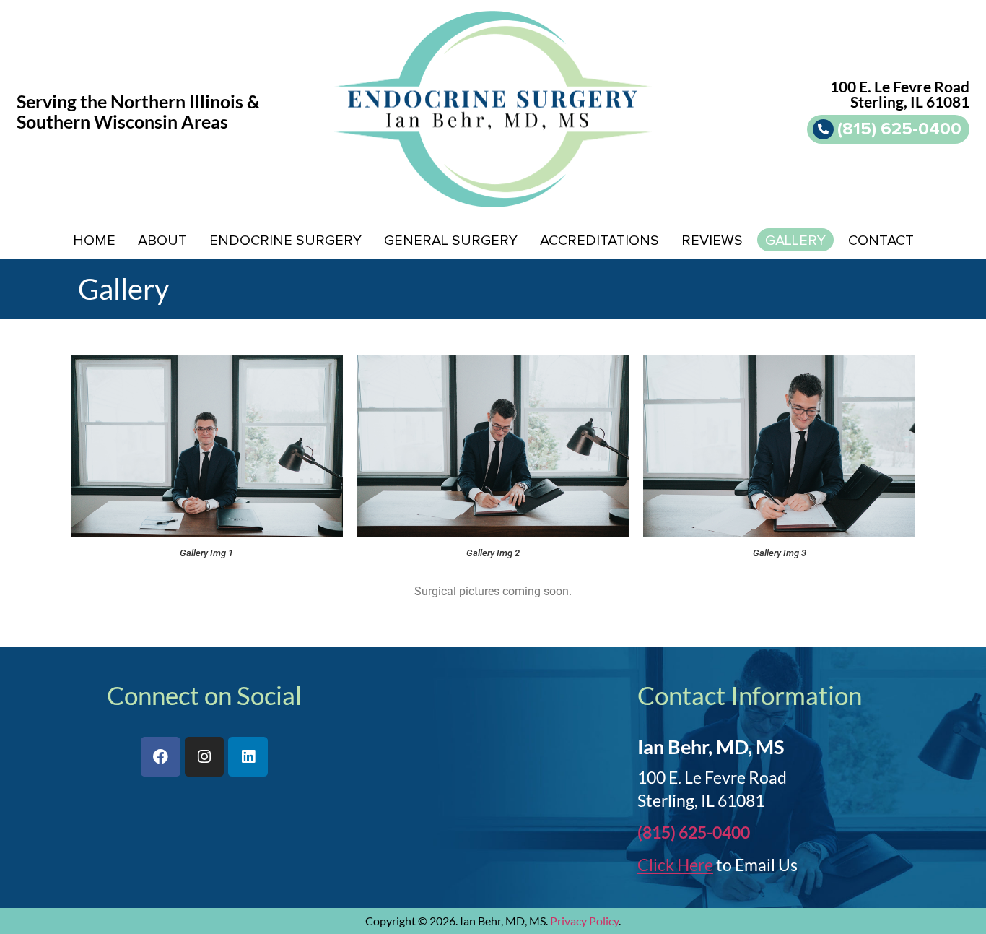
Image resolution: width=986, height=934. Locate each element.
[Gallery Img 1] (207, 446)
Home (94, 240)
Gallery (795, 240)
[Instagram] (204, 757)
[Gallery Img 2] (493, 446)
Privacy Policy (584, 920)
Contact (881, 240)
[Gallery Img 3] (779, 446)
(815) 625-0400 (693, 832)
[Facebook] (160, 757)
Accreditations (599, 240)
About (162, 240)
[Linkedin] (248, 757)
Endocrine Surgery (285, 240)
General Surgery (451, 240)
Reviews (712, 240)
